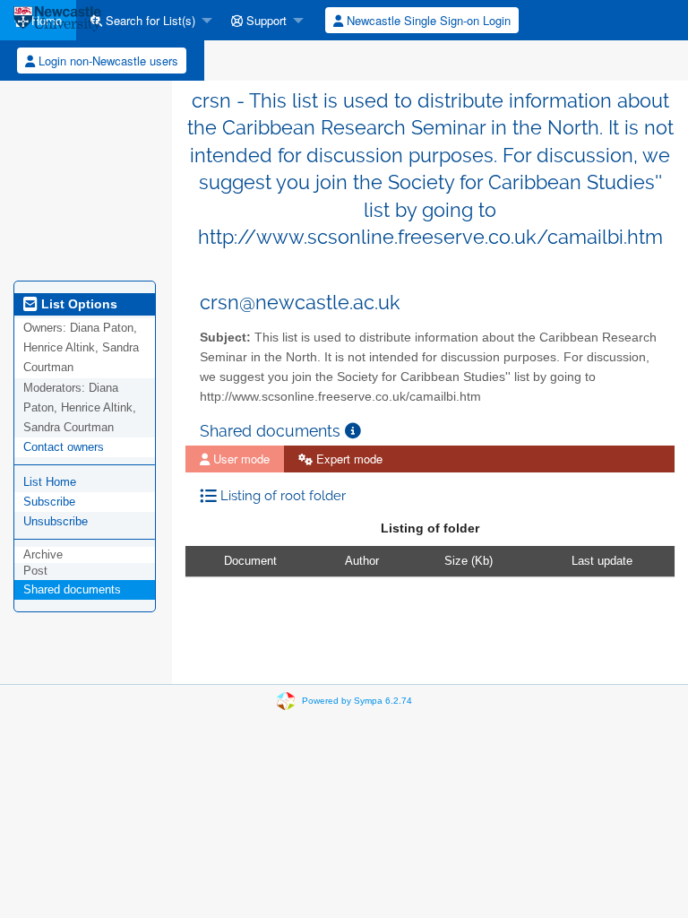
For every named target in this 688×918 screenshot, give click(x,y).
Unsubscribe (55, 521)
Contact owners (63, 447)
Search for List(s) (148, 20)
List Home (49, 482)
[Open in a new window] (353, 430)
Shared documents (72, 589)
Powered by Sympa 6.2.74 (357, 700)
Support (265, 20)
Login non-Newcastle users (106, 60)
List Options (77, 304)
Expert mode (348, 458)
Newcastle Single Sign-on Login (427, 20)
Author (362, 560)
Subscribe (49, 501)
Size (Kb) (468, 560)
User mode (240, 458)
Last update (602, 560)
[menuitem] (146, 20)
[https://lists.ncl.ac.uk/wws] (57, 20)
